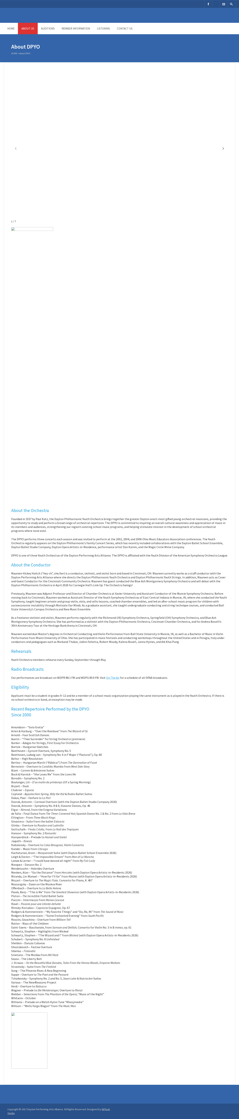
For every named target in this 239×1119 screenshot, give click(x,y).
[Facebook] (208, 4)
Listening (103, 28)
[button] (223, 148)
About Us (27, 28)
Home (11, 28)
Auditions (48, 28)
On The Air (113, 678)
